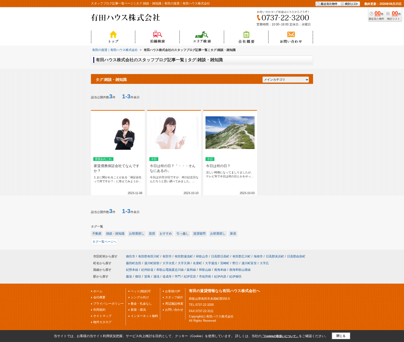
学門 (178, 276)
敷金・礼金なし (141, 303)
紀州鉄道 (147, 269)
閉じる (341, 336)
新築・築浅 (138, 309)
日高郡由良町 (296, 256)
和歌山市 (202, 256)
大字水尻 (168, 263)
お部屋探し (136, 233)
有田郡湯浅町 (184, 256)
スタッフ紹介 (174, 297)
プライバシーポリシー (108, 303)
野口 (235, 263)
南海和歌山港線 (240, 269)
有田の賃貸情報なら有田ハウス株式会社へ (224, 291)
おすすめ (166, 233)
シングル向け (140, 297)
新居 (233, 233)
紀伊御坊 (235, 276)
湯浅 (156, 276)
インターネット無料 (144, 316)
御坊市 (130, 256)
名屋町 (197, 263)
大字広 (264, 263)
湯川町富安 (249, 263)
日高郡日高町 (220, 256)
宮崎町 (224, 263)
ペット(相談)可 (141, 291)
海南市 (258, 256)
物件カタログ (102, 322)
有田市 (167, 256)
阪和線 (191, 269)
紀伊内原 (220, 276)
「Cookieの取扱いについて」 (280, 336)
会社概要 (99, 297)
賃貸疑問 (199, 233)
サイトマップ (102, 316)
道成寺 (167, 276)
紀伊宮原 (190, 276)
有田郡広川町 (241, 256)
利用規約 (99, 309)
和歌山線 (205, 269)
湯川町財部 (151, 263)
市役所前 (205, 276)
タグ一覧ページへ (104, 241)
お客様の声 (172, 291)
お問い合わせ (174, 309)
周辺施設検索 (174, 303)
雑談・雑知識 (115, 233)
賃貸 (152, 233)
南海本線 (220, 269)
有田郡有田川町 (148, 256)
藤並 (129, 276)
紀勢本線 (132, 269)
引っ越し (183, 233)
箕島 (147, 276)
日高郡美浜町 (275, 256)
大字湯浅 (211, 263)
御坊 (138, 276)
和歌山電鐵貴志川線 (170, 269)
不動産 (96, 233)
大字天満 (184, 263)
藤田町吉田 (133, 263)
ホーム (97, 291)
